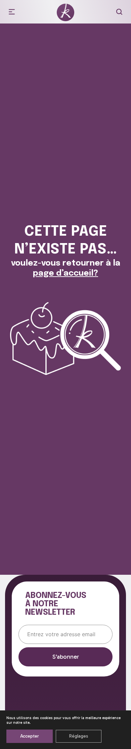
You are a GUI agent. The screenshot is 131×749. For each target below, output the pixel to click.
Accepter (29, 736)
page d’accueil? (65, 273)
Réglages (78, 736)
